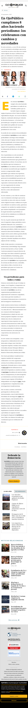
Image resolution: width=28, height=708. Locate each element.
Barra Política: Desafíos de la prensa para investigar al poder (17, 560)
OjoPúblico (7, 69)
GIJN (19, 396)
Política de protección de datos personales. (14, 671)
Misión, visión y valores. (14, 664)
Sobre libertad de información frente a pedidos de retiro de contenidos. (14, 680)
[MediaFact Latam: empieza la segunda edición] (5, 599)
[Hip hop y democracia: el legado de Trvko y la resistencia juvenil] (5, 587)
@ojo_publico (15, 432)
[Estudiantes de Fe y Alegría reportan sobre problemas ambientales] (5, 575)
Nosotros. (14, 662)
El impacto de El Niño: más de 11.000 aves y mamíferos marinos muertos (18, 516)
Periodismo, (17, 447)
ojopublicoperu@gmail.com (12, 435)
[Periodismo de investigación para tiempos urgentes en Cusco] (5, 611)
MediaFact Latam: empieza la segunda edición (18, 598)
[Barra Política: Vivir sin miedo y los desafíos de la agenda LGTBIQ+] (5, 549)
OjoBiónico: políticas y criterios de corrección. (14, 677)
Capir (19, 381)
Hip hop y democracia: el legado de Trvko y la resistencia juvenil (18, 585)
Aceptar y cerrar (14, 696)
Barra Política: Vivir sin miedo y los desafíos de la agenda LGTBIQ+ (18, 547)
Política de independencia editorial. (14, 669)
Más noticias (13, 620)
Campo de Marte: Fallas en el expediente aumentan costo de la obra (18, 507)
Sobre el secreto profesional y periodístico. (14, 673)
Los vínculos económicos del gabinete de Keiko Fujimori (18, 497)
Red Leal (5, 367)
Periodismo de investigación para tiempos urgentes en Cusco (18, 609)
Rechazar (14, 700)
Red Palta (5, 372)
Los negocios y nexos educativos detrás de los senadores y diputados (18, 526)
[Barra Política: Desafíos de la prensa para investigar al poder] (5, 561)
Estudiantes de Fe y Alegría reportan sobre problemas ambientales (18, 573)
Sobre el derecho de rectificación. (14, 675)
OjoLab (5, 10)
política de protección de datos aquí (16, 691)
